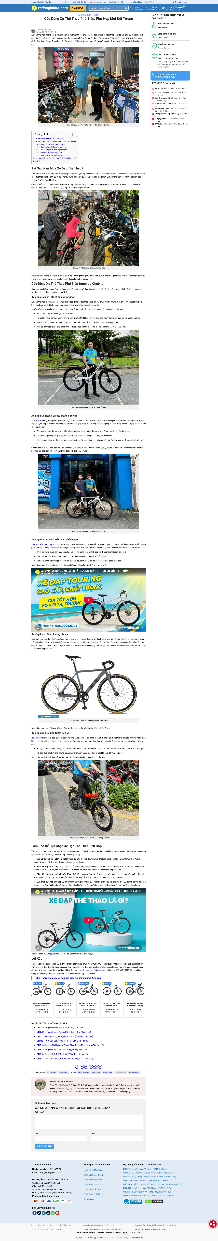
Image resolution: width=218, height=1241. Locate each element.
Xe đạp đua (36, 420)
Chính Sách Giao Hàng (93, 1175)
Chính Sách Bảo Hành (93, 1180)
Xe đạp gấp (36, 738)
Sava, (103, 448)
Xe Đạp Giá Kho (89, 970)
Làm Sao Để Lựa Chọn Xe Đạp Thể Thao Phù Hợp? (55, 158)
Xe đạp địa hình (38, 309)
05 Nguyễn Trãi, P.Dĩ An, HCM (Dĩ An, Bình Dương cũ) (62, 1054)
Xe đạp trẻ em (88, 1225)
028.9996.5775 (139, 9)
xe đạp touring (134, 1073)
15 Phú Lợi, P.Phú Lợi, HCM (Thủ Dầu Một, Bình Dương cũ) (65, 1058)
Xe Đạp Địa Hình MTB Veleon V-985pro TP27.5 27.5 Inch (41, 1004)
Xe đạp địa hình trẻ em (154, 1225)
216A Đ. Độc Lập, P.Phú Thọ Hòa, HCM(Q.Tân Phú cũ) (63, 1041)
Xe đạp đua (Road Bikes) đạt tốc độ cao (52, 147)
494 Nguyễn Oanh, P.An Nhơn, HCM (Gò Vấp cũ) (60, 1027)
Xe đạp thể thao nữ (50, 1225)
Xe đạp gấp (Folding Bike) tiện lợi (50, 155)
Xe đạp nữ (149, 1229)
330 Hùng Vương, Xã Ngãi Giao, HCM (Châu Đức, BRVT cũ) (65, 1036)
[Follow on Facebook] (34, 1213)
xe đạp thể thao (46, 276)
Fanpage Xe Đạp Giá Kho (55, 954)
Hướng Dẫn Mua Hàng (93, 1170)
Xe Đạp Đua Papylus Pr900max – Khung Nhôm (135, 1004)
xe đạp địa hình (83, 1073)
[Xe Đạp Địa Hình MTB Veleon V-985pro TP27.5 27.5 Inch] (42, 989)
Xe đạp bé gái (109, 1225)
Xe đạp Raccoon (115, 1229)
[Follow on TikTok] (39, 1213)
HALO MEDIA (137, 1238)
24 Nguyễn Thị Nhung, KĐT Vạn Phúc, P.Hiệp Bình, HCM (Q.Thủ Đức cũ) (70, 1045)
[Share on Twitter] (82, 1067)
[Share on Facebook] (77, 1067)
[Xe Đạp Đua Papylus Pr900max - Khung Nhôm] (135, 989)
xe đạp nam (107, 1073)
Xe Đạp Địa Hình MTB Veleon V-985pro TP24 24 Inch (65, 1004)
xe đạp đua (96, 1073)
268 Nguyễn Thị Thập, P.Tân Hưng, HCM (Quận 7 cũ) (62, 1049)
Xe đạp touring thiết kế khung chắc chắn (53, 150)
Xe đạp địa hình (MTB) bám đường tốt (52, 144)
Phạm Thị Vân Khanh (43, 29)
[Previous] (31, 1001)
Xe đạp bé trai (98, 1225)
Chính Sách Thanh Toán (94, 1184)
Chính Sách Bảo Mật (92, 1189)
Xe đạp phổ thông (160, 1229)
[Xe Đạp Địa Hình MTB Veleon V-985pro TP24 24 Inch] (65, 989)
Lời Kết (37, 161)
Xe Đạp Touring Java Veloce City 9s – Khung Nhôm (111, 1004)
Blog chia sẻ (83, 15)
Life (105, 565)
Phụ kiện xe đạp (88, 1229)
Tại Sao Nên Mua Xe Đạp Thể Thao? (49, 138)
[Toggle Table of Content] (73, 135)
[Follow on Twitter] (44, 1213)
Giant (111, 327)
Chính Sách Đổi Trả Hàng (94, 1194)
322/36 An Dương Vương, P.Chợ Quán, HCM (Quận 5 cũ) (64, 1032)
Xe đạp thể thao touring (41, 544)
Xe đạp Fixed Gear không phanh (50, 152)
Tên (36, 1134)
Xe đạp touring (140, 1229)
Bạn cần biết (94, 15)
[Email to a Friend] (86, 1067)
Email (93, 1134)
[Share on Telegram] (100, 1067)
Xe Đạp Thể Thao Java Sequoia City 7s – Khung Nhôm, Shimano (88, 1004)
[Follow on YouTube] (57, 1213)
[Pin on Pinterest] (91, 1067)
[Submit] (126, 8)
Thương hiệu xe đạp (101, 1229)
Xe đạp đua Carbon (46, 1229)
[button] (78, 8)
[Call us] (53, 1213)
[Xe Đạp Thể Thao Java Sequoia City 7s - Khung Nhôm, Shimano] (89, 989)
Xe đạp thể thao (36, 1225)
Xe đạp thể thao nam (65, 1225)
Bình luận (39, 1112)
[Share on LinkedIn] (95, 1067)
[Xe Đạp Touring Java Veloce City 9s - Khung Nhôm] (112, 989)
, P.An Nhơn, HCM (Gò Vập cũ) (171, 88)
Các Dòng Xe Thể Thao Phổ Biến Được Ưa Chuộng (55, 141)
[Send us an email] (48, 1213)
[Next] (146, 1001)
